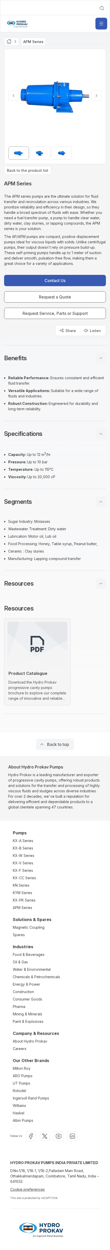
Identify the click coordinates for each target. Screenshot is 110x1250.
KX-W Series (23, 855)
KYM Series (22, 893)
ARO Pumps (22, 1076)
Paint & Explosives (28, 1021)
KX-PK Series (24, 900)
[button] (55, 358)
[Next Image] (96, 96)
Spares (19, 935)
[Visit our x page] (45, 1136)
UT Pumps (21, 1083)
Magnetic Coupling (29, 927)
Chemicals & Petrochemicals (36, 977)
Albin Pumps (23, 1120)
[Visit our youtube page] (58, 1136)
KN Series (21, 885)
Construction (23, 991)
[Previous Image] (13, 96)
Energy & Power (26, 984)
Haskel (18, 1113)
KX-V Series (23, 863)
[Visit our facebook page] (31, 1136)
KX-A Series (23, 840)
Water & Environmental (32, 969)
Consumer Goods (27, 999)
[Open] (101, 23)
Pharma (19, 1006)
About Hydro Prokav (30, 1041)
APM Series (22, 907)
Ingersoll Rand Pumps (31, 1098)
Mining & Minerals (27, 1014)
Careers (19, 1048)
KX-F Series (23, 870)
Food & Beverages (29, 954)
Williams (19, 1105)
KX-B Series (23, 848)
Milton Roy (21, 1068)
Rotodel (19, 1090)
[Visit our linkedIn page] (72, 1136)
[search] (102, 8)
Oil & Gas (20, 962)
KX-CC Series (24, 878)
